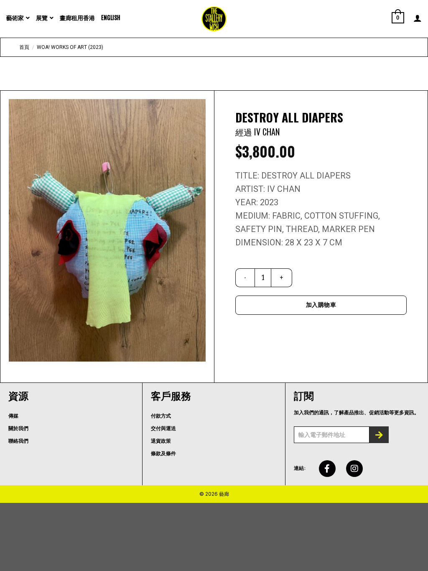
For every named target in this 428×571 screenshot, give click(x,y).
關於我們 (18, 428)
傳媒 (13, 415)
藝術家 (15, 17)
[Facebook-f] (327, 468)
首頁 (24, 47)
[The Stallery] (214, 18)
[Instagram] (354, 468)
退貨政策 (161, 441)
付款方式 (161, 415)
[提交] (379, 434)
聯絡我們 (18, 441)
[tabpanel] (107, 230)
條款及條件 (163, 453)
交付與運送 (163, 428)
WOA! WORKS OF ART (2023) (70, 47)
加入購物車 (321, 304)
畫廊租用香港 (77, 17)
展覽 (42, 17)
